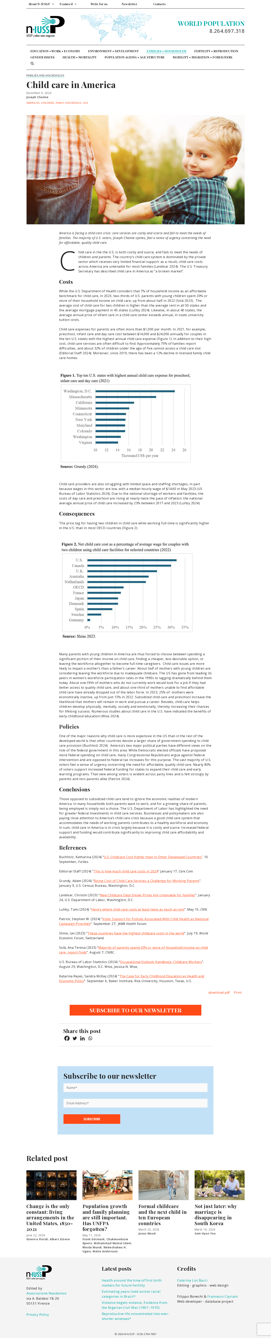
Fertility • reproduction (216, 51)
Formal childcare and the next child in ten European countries (162, 1214)
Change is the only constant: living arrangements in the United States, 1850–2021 (50, 1217)
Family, (60, 103)
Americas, (33, 103)
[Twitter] (74, 1038)
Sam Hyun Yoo (205, 1233)
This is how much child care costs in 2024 (126, 871)
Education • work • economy (55, 51)
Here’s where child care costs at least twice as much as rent (138, 909)
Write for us (99, 4)
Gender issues (42, 57)
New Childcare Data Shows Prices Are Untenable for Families (147, 895)
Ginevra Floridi (37, 1239)
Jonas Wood (147, 1233)
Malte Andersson (105, 1251)
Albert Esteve (60, 1239)
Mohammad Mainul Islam (112, 1243)
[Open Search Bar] (32, 63)
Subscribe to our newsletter (135, 1010)
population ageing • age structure (135, 57)
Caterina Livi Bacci (192, 1280)
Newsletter (129, 4)
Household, (74, 103)
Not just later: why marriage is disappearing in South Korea (216, 1214)
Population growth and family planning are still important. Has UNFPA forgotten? (106, 1217)
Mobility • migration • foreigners (202, 57)
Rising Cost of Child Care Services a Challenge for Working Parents (146, 881)
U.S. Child (111, 857)
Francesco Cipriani (222, 1296)
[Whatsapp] (90, 1038)
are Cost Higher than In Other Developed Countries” (161, 857)
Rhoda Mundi (92, 1247)
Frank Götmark (94, 1239)
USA (85, 103)
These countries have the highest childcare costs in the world (135, 933)
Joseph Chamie (37, 97)
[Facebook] (66, 1038)
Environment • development (113, 51)
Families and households (45, 75)
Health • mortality (79, 57)
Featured (66, 4)
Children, (48, 103)
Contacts (159, 4)
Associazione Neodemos (46, 1293)
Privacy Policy (37, 1314)
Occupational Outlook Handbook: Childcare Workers (161, 962)
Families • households (166, 51)
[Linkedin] (82, 1038)
